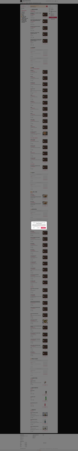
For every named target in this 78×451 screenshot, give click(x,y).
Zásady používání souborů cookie (41, 226)
